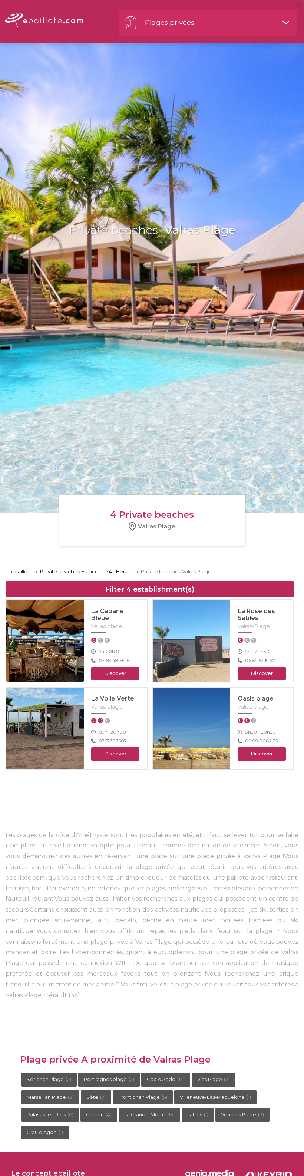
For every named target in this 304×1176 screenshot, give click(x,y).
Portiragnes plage (109, 1079)
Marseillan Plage (50, 1097)
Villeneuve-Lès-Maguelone (215, 1097)
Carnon (99, 1114)
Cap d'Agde (166, 1079)
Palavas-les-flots (50, 1114)
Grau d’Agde (45, 1132)
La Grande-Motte (149, 1114)
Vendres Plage (242, 1114)
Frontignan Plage (142, 1097)
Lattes (197, 1114)
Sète (96, 1097)
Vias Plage (213, 1079)
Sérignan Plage (49, 1079)
